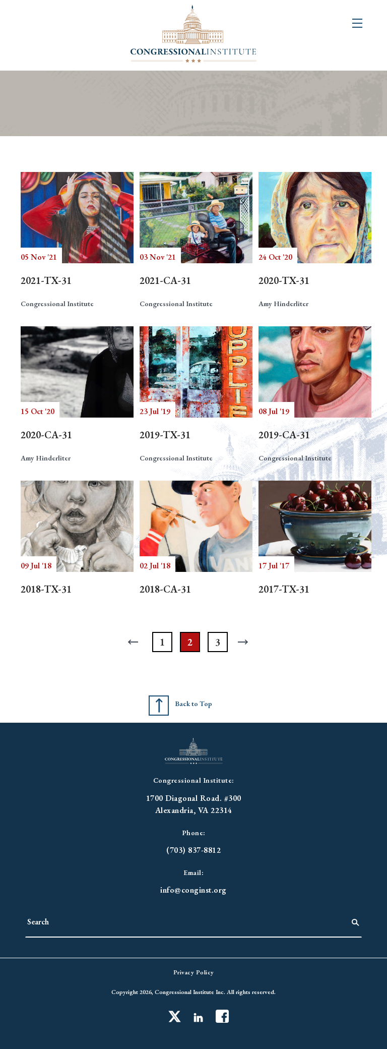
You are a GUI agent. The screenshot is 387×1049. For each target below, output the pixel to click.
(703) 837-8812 (193, 850)
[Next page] (245, 642)
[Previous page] (134, 642)
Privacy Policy (193, 972)
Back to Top (193, 703)
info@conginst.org (193, 890)
